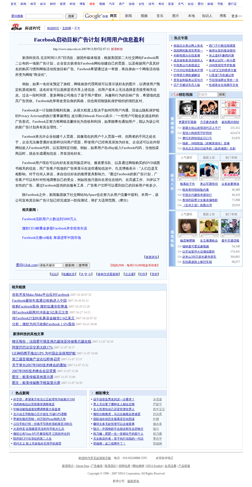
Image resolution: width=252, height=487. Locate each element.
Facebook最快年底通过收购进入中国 (39, 300)
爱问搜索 (17, 16)
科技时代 (53, 28)
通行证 (232, 3)
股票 (63, 3)
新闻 (23, 3)
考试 (161, 3)
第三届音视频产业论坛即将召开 (36, 359)
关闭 (155, 274)
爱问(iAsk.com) (27, 265)
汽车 (112, 3)
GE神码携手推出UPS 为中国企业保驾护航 (44, 353)
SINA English (154, 466)
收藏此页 (69, 274)
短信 (191, 3)
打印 (143, 274)
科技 (73, 3)
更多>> (236, 16)
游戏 (132, 3)
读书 (151, 3)
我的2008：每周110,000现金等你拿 (134, 265)
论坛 (54, 274)
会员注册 (170, 466)
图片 (175, 16)
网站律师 (138, 466)
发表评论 (152, 257)
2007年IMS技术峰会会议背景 (34, 371)
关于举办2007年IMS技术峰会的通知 (39, 365)
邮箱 (210, 3)
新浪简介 (68, 466)
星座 (171, 3)
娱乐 (43, 3)
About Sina (82, 466)
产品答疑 (184, 466)
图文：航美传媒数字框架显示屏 (36, 383)
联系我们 (111, 466)
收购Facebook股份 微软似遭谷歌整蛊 (40, 306)
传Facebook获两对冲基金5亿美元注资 (40, 312)
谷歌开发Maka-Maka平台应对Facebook (40, 295)
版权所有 (133, 481)
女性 (141, 3)
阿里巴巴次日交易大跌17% (32, 347)
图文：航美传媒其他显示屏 (32, 377)
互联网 (66, 28)
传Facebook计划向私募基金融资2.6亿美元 (43, 318)
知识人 (207, 16)
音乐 (160, 16)
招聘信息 (124, 466)
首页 (13, 3)
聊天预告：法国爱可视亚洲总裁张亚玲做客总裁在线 (51, 341)
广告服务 (97, 466)
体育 (33, 3)
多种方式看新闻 (108, 274)
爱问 (201, 3)
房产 (122, 3)
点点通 (129, 274)
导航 (220, 3)
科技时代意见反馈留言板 (95, 458)
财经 (53, 3)
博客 (82, 3)
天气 (181, 3)
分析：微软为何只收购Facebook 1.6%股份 (43, 324)
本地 (191, 16)
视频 (102, 3)
